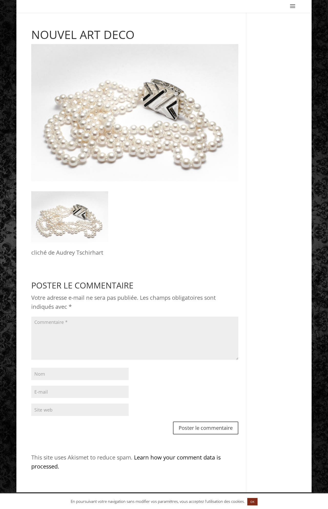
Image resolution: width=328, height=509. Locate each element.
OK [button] (252, 502)
